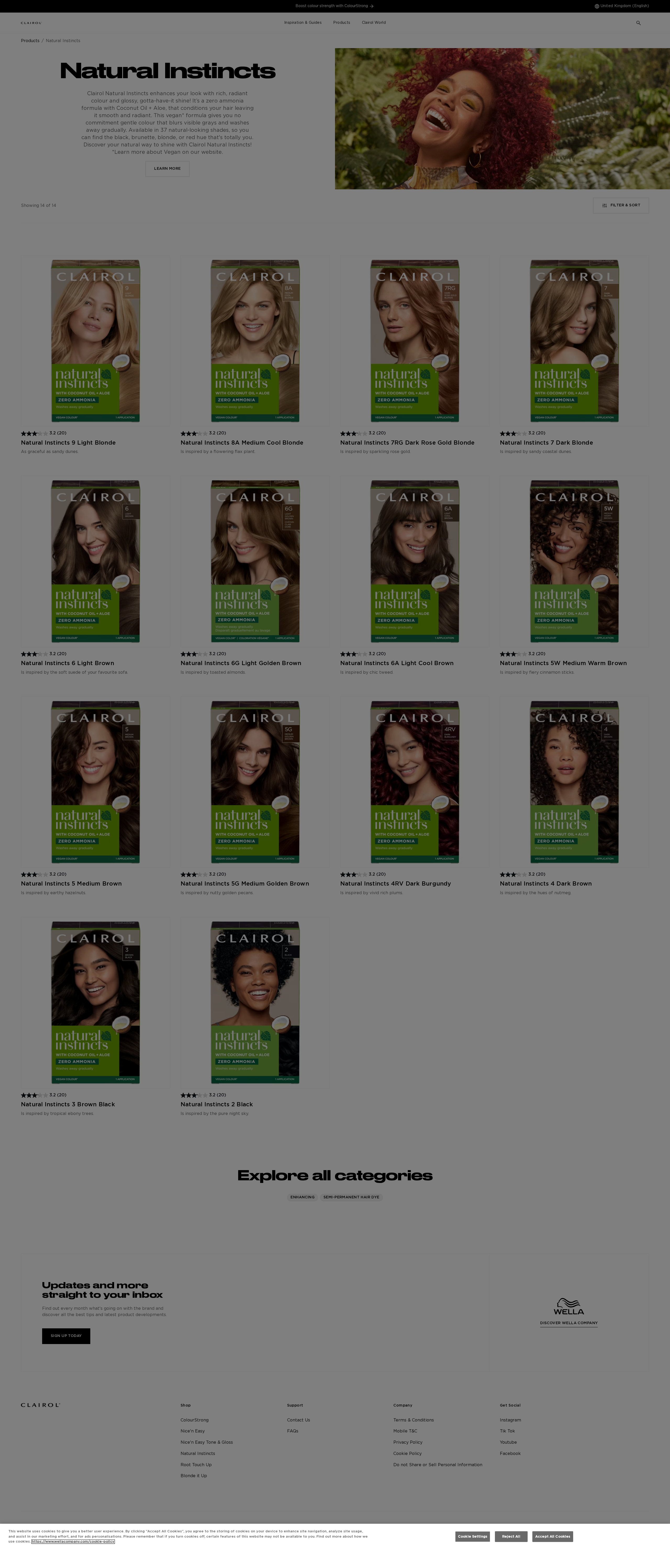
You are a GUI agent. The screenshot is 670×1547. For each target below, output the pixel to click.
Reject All (511, 1536)
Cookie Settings (472, 1536)
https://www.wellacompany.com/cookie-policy (73, 1541)
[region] (335, 1535)
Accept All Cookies (552, 1536)
